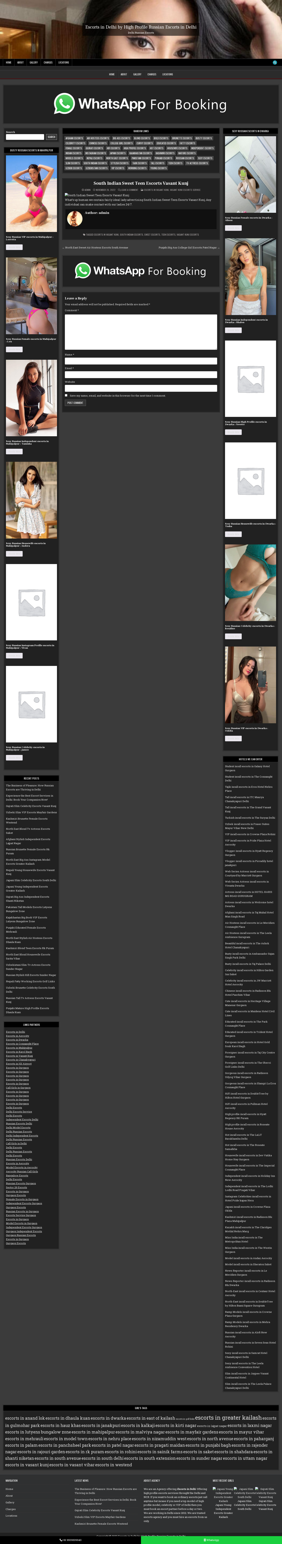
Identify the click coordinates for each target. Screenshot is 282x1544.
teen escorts (175, 163)
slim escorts (73, 163)
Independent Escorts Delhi (22, 1119)
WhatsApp (212, 1540)
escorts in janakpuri (100, 1425)
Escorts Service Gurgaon (21, 1215)
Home (8, 62)
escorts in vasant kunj (106, 234)
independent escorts (202, 148)
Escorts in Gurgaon (17, 1067)
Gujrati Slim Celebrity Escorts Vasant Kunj (31, 806)
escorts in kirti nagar (175, 1425)
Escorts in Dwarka (17, 1039)
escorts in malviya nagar (140, 1432)
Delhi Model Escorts (18, 1127)
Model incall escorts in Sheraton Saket (248, 1264)
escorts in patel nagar (113, 1445)
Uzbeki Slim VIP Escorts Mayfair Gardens (31, 812)
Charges (48, 62)
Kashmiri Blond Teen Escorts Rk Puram (30, 948)
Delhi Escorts (14, 1107)
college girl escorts (121, 143)
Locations (64, 62)
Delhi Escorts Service (19, 1111)
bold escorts (161, 138)
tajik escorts (139, 163)
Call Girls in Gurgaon (18, 1087)
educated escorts (166, 143)
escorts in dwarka (108, 1418)
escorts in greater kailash (228, 1417)
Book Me (14, 247)
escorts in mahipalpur (93, 1432)
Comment (72, 310)
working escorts (137, 168)
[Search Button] (275, 62)
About (20, 62)
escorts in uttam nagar (245, 1458)
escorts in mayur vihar (241, 1432)
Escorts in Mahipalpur (19, 1047)
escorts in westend (113, 1464)
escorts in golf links (185, 1419)
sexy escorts (205, 158)
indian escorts (74, 153)
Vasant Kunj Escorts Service (185, 189)
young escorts (158, 168)
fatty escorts (187, 143)
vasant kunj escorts (188, 234)
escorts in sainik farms (160, 1451)
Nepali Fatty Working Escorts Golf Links (30, 981)
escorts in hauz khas (60, 1425)
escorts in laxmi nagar (250, 1425)
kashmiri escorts (165, 153)
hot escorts (156, 148)
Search (10, 132)
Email (69, 368)
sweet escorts (152, 234)
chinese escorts (98, 143)
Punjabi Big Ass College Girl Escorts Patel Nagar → (189, 247)
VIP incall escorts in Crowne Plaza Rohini (250, 834)
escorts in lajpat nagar (212, 1426)
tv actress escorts (197, 163)
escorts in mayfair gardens (191, 1432)
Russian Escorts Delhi (19, 1123)
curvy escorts (145, 143)
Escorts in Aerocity (17, 1036)
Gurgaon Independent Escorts (24, 1231)
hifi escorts (113, 148)
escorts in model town (66, 1438)
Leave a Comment (129, 190)
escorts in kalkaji (138, 1425)
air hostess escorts (98, 138)
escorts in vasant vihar (72, 1464)
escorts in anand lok (25, 1418)
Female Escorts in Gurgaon (22, 1199)
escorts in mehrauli (24, 1438)
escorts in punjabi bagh (208, 1445)
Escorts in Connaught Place (22, 1043)
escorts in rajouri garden (41, 1451)
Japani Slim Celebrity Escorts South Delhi (31, 880)
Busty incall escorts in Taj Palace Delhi (248, 964)
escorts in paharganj (254, 1438)
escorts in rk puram (85, 1451)
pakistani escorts (141, 158)
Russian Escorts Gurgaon (21, 1183)
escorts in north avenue (210, 1438)
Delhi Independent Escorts (22, 1135)
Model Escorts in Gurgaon (21, 1223)
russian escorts (185, 158)
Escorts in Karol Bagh (19, 1051)
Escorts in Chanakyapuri (20, 1059)
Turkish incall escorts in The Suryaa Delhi (250, 817)
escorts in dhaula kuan (67, 1418)
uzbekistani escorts (97, 168)
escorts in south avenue (58, 1458)
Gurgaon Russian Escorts (21, 1235)
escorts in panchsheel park (64, 1445)
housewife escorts (177, 148)
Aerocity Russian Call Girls (22, 1171)
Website (70, 382)
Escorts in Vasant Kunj (19, 1055)
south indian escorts (95, 163)
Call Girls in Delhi (16, 1143)
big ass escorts (121, 138)
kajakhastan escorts (140, 153)
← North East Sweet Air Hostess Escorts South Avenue (95, 247)
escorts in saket (198, 1451)
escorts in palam (21, 1445)
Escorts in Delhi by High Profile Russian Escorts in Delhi (141, 27)
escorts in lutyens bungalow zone (38, 1432)
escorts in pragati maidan (159, 1445)
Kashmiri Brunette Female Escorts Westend (101, 1523)
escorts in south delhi (103, 1458)
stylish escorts (120, 163)
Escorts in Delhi (15, 1031)
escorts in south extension (150, 1458)
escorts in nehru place (109, 1438)
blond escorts (142, 138)
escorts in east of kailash (151, 1418)
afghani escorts (74, 138)
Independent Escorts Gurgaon (24, 1203)
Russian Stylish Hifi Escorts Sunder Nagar (31, 975)
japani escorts (118, 153)
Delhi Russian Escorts (19, 1131)
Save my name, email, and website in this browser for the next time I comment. (118, 395)
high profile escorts (135, 148)
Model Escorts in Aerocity (22, 1167)
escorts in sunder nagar (199, 1458)
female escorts (74, 148)
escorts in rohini (121, 1451)
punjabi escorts (163, 158)
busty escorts (204, 138)
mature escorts (187, 153)
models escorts (74, 158)
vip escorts (117, 168)
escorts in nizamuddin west (159, 1438)
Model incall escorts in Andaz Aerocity (248, 1258)
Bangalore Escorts (17, 1175)
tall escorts (157, 163)
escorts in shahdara (233, 1451)
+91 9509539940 (72, 1540)
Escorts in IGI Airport (19, 1063)
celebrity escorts (75, 143)
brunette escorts (182, 138)
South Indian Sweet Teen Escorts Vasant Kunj (141, 183)
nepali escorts (94, 158)
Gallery (34, 62)
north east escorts (117, 158)
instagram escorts (95, 153)
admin (88, 190)
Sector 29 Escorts (16, 1187)
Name (69, 354)
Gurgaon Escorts (16, 1195)
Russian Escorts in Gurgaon (22, 1211)
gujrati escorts (94, 148)
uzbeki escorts (74, 168)
